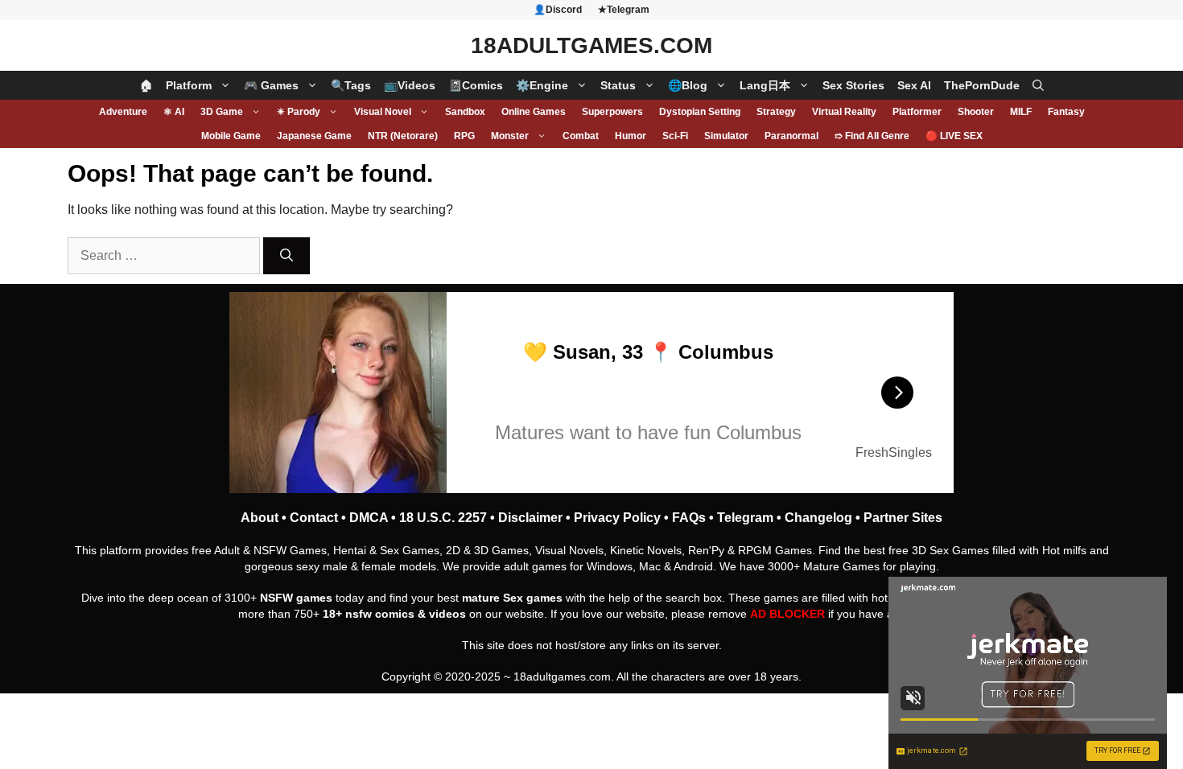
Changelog (818, 517)
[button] (1038, 85)
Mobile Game (231, 136)
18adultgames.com (562, 676)
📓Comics (475, 85)
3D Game (221, 111)
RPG (464, 136)
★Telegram (623, 9)
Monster (510, 136)
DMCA (368, 517)
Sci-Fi (675, 136)
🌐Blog (687, 85)
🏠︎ (146, 85)
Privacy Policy (617, 517)
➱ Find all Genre (872, 136)
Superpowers (612, 111)
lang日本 (765, 85)
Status (618, 85)
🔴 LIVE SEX (954, 136)
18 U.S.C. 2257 (443, 517)
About (259, 517)
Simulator (726, 136)
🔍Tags (351, 85)
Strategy (776, 111)
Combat (581, 136)
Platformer (917, 111)
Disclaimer (530, 517)
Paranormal (791, 136)
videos (447, 613)
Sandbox (465, 111)
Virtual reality (844, 111)
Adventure (123, 111)
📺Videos (409, 85)
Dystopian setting (699, 111)
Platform (189, 85)
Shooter (976, 111)
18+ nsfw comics (368, 613)
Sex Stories (853, 85)
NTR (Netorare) (403, 136)
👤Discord (558, 9)
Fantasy (1066, 111)
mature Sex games (512, 597)
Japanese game (314, 136)
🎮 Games (271, 85)
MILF (1021, 111)
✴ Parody (298, 111)
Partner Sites (903, 517)
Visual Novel (382, 111)
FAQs (689, 517)
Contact (314, 517)
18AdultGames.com (591, 45)
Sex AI (914, 85)
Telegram (745, 517)
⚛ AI (173, 111)
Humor (630, 136)
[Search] (286, 255)
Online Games (533, 111)
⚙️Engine (542, 85)
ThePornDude (982, 85)
